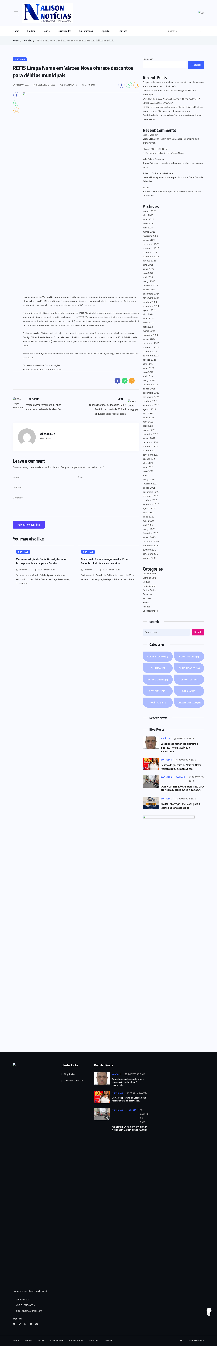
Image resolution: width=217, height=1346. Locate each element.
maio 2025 (148, 273)
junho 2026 (148, 219)
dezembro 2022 (151, 392)
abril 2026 (148, 227)
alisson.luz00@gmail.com (29, 1310)
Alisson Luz (25, 569)
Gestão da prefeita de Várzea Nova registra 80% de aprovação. (169, 92)
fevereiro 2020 (150, 533)
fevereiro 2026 (150, 235)
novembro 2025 (151, 248)
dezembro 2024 (151, 293)
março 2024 (149, 330)
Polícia (46, 30)
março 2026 (149, 231)
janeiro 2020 (149, 537)
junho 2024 (148, 318)
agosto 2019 (149, 558)
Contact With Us (73, 1080)
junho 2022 (148, 417)
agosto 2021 (149, 458)
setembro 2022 (151, 405)
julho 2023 (148, 363)
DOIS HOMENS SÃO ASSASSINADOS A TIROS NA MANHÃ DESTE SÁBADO (129, 1128)
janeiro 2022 (149, 438)
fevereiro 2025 (150, 285)
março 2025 (149, 281)
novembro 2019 (151, 545)
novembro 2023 (151, 347)
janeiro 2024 (149, 339)
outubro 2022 (150, 401)
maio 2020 (148, 520)
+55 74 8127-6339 (25, 1305)
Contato (123, 30)
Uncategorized (150, 610)
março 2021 (149, 479)
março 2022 (149, 430)
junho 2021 (148, 467)
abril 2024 (148, 326)
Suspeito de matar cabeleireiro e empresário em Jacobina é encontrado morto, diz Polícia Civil (173, 84)
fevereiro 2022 (150, 434)
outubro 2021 (149, 450)
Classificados (86, 30)
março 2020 (149, 529)
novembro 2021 (150, 446)
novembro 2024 (151, 297)
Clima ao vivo (149, 577)
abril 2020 (148, 525)
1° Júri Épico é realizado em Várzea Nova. (163, 153)
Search (198, 632)
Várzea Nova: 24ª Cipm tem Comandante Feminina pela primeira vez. (171, 140)
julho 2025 (148, 264)
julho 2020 (148, 512)
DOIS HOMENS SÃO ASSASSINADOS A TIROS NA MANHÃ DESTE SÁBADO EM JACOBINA (171, 100)
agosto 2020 (149, 508)
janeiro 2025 (149, 289)
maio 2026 (148, 223)
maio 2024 (148, 322)
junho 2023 (148, 368)
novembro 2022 (151, 397)
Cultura (146, 581)
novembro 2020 (151, 496)
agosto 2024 (149, 310)
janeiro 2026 (149, 240)
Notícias (28, 40)
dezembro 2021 (151, 442)
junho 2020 (148, 516)
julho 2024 (148, 314)
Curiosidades (64, 30)
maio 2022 (148, 421)
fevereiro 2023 (150, 384)
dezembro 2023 (151, 343)
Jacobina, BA (22, 1299)
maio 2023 (148, 372)
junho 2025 (148, 269)
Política (31, 30)
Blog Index (69, 1074)
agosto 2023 (149, 359)
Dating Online (149, 590)
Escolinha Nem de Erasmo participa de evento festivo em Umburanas (172, 193)
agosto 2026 (149, 211)
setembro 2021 (150, 454)
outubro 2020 (150, 500)
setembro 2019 (150, 553)
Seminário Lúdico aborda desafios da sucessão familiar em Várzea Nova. (172, 117)
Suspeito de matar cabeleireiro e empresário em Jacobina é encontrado (179, 747)
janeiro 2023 (149, 388)
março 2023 (149, 380)
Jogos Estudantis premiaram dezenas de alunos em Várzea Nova (173, 165)
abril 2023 (148, 376)
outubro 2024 (150, 302)
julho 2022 (148, 413)
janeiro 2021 (149, 487)
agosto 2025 (149, 260)
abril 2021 (147, 475)
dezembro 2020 (151, 492)
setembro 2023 (151, 355)
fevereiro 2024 (150, 335)
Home (16, 30)
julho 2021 (148, 463)
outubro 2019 (149, 549)
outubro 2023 (150, 351)
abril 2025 (148, 277)
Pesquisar (148, 59)
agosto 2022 (149, 409)
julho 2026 (148, 215)
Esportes (106, 30)
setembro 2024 (151, 306)
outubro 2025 (150, 252)
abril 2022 (148, 425)
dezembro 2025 (151, 244)
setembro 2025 (151, 256)
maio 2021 (148, 471)
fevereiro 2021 (150, 483)
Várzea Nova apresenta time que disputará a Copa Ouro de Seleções (173, 179)
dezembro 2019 (151, 541)
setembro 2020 (151, 504)
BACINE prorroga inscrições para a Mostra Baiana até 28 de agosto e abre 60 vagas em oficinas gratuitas (173, 109)
